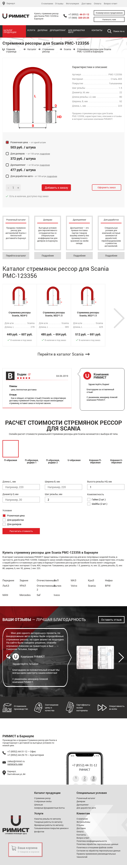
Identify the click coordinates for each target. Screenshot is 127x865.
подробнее (45, 153)
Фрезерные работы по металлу (49, 825)
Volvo (74, 585)
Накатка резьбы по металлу (47, 818)
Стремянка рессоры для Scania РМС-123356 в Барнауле (94, 50)
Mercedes (25, 595)
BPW (107, 585)
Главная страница (11, 50)
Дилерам (42, 30)
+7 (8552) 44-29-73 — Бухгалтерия (25, 755)
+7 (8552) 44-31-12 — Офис (21, 751)
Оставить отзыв (111, 619)
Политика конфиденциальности (92, 841)
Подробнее (48, 255)
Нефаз (109, 580)
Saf (38, 595)
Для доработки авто (76, 31)
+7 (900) (78, 18)
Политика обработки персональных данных (97, 844)
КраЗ (91, 580)
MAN (5, 595)
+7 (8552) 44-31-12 (84, 765)
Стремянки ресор (42, 798)
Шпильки (38, 804)
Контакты (97, 30)
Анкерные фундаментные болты (49, 807)
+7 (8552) (78, 14)
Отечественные (46, 580)
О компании (47, 3)
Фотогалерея (72, 3)
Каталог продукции (10, 31)
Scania (67, 49)
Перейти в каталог (16, 255)
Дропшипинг (83, 804)
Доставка (86, 3)
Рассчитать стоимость (21, 531)
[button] (119, 318)
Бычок (57, 585)
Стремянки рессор (48, 50)
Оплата (97, 3)
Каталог (31, 49)
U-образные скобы (43, 801)
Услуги (31, 30)
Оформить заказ (107, 187)
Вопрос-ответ (110, 3)
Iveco (57, 595)
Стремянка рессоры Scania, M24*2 (20, 314)
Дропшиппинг (58, 30)
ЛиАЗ (5, 585)
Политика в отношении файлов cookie (95, 847)
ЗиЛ (56, 580)
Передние (8, 580)
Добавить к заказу (56, 187)
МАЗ (73, 580)
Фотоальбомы (83, 822)
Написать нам (109, 19)
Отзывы (59, 3)
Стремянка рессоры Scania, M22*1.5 (54, 314)
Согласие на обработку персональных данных (98, 850)
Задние (24, 580)
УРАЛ (23, 585)
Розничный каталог (86, 798)
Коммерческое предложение (109, 12)
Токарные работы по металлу (48, 822)
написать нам (14, 764)
